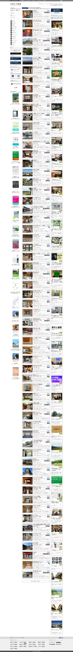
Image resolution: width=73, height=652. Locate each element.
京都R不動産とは (41, 3)
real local (39, 0)
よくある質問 (47, 3)
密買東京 (22, 0)
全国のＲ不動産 (15, 0)
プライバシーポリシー (17, 637)
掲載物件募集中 (52, 3)
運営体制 (11, 637)
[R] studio (28, 0)
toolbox (33, 0)
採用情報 (56, 3)
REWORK (44, 0)
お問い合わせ (60, 3)
